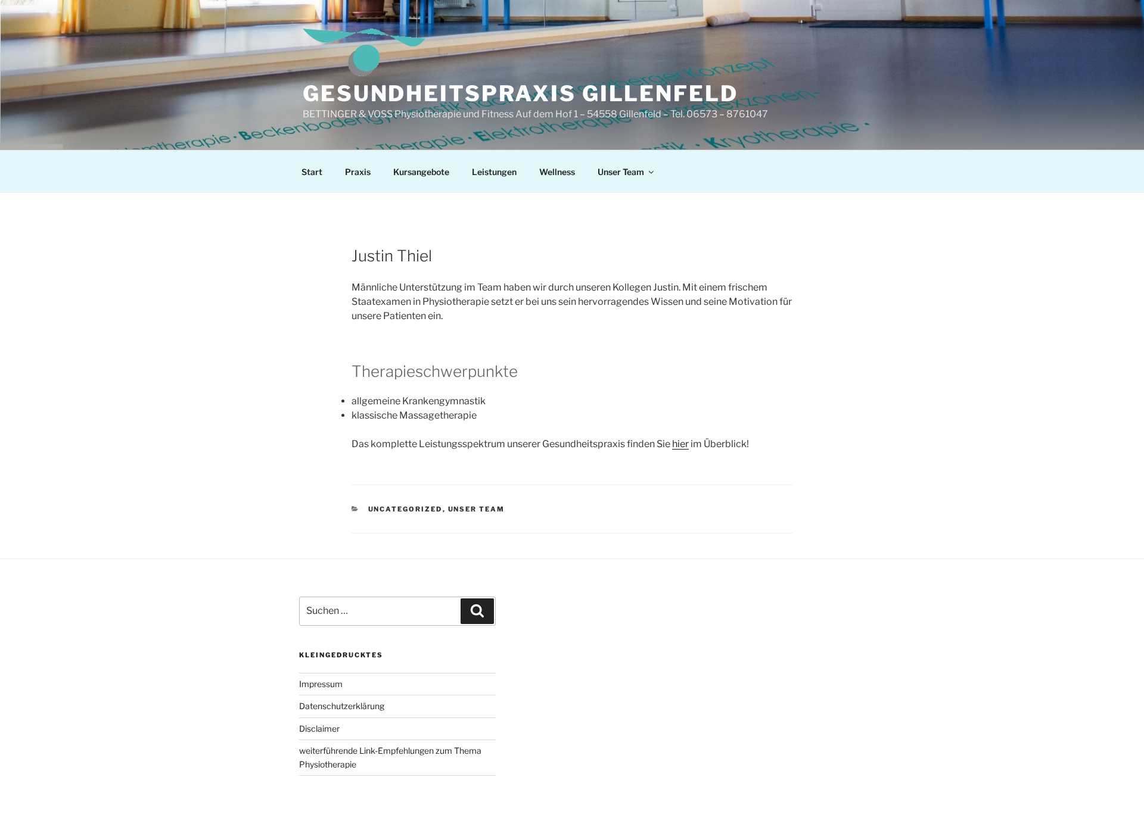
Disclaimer (319, 728)
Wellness (557, 172)
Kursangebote (421, 172)
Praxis (358, 172)
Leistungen (494, 172)
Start (311, 172)
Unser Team (621, 172)
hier (680, 444)
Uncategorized (405, 509)
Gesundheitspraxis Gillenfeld (520, 93)
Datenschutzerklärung (341, 706)
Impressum (321, 684)
